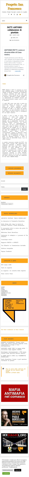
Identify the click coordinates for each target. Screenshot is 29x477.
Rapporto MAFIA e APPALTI (9, 242)
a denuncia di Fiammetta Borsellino (13, 221)
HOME (3, 287)
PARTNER (4, 295)
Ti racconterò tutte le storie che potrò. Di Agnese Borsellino (14, 228)
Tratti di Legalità (6, 268)
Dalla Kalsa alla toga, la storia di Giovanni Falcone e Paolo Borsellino (12, 224)
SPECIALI (4, 294)
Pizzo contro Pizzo (7, 273)
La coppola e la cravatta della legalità (13, 270)
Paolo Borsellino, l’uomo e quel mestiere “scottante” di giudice (14, 359)
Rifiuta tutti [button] (17, 470)
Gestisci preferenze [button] (8, 470)
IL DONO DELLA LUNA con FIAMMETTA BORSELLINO (13, 356)
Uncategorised (15, 40)
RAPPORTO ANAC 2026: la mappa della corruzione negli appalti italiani (13, 349)
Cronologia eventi (6, 239)
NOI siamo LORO (6, 265)
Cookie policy (13, 467)
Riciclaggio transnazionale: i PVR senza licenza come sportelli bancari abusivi (13, 352)
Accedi (3, 181)
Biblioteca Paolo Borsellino (9, 232)
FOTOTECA (4, 290)
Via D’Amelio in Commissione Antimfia (13, 245)
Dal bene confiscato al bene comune (12, 329)
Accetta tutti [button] (6, 473)
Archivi (3, 202)
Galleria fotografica (7, 248)
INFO (2, 288)
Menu (3, 20)
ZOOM (3, 289)
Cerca (2, 187)
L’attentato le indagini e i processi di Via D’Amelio (14, 236)
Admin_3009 (15, 37)
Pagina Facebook (6, 251)
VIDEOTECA (4, 292)
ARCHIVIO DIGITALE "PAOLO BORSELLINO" (13, 218)
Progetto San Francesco (14, 6)
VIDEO (4, 84)
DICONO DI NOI (6, 293)
